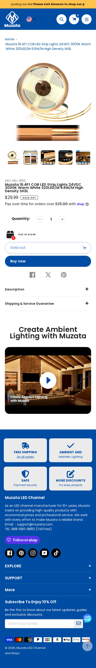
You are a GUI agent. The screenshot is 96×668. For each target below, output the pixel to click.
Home (9, 39)
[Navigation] (86, 19)
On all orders (25, 457)
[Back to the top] (87, 646)
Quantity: (21, 218)
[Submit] (78, 623)
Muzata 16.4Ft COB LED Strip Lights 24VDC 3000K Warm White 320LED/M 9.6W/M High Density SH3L (48, 46)
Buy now (18, 261)
